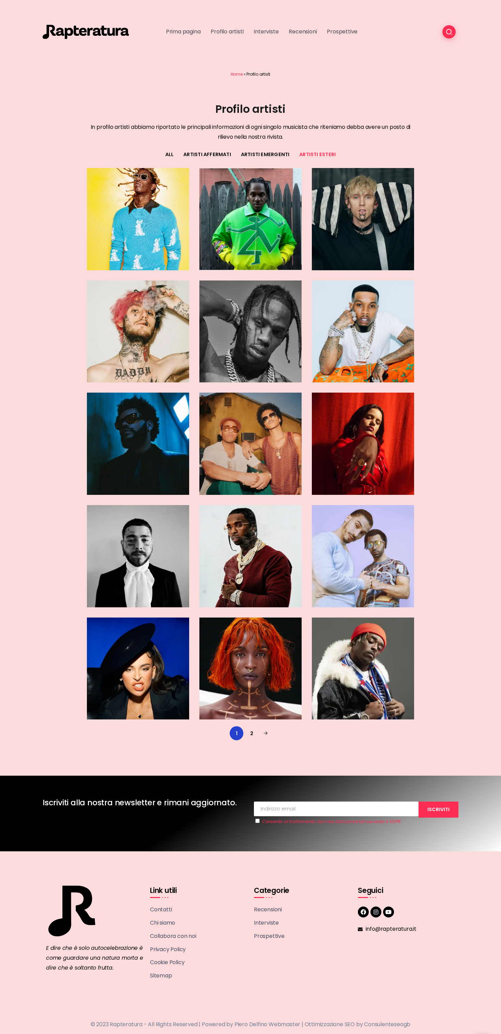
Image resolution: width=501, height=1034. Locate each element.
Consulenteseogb (387, 1024)
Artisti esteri (317, 154)
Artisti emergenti (265, 154)
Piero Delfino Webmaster (267, 1024)
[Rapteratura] (86, 31)
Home (237, 74)
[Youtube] (388, 912)
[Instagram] (375, 912)
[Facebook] (363, 912)
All (169, 154)
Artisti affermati (207, 154)
